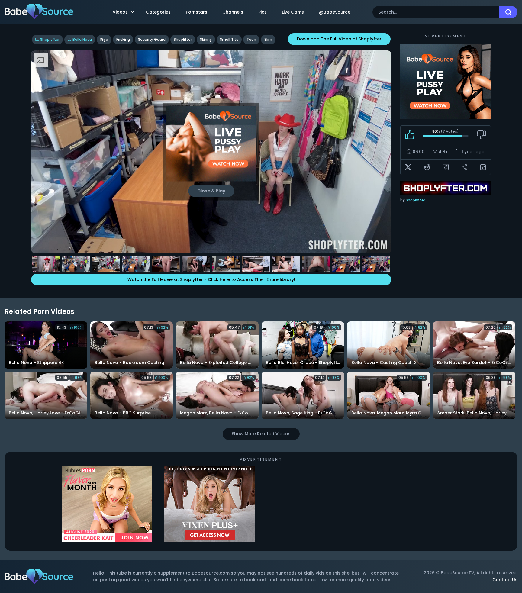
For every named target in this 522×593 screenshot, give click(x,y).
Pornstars (196, 12)
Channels (232, 12)
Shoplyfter (50, 39)
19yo (104, 39)
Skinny (206, 39)
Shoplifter (183, 39)
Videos (120, 12)
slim (268, 39)
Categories (158, 12)
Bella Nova (82, 39)
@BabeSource (334, 12)
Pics (262, 12)
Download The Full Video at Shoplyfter (339, 39)
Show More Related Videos (261, 434)
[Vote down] (481, 135)
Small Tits (229, 39)
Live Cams (293, 12)
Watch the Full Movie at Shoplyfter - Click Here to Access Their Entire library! (211, 279)
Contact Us (504, 580)
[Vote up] (410, 135)
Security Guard (152, 39)
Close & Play (211, 191)
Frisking (123, 39)
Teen (251, 39)
